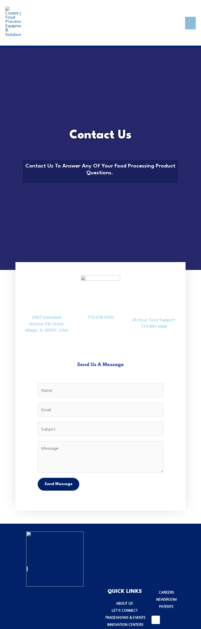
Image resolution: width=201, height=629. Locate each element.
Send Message (58, 484)
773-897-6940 (154, 326)
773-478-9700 (100, 317)
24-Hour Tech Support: (154, 319)
